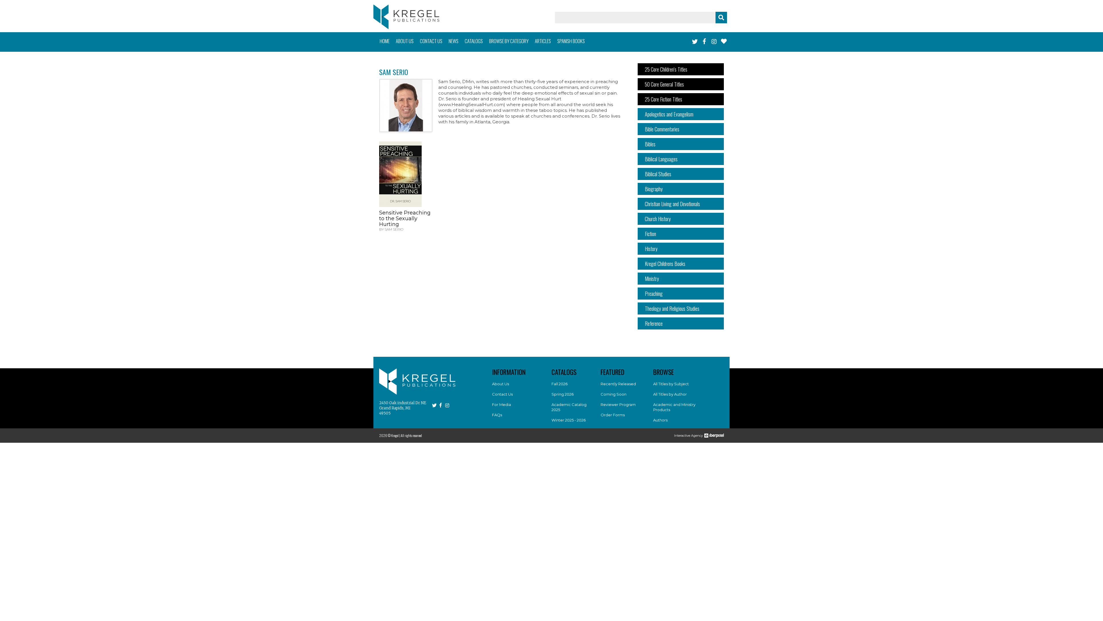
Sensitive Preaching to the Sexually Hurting (405, 218)
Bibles (650, 144)
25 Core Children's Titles (666, 69)
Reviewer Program (618, 404)
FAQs (497, 415)
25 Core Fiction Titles (663, 99)
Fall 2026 (560, 384)
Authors (660, 420)
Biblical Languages (661, 159)
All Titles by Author (670, 394)
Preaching (654, 293)
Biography (654, 189)
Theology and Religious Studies (672, 308)
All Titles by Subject (671, 384)
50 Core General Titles (664, 84)
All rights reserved (411, 435)
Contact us (431, 41)
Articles (543, 41)
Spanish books (571, 41)
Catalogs (474, 41)
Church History (658, 219)
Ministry (652, 278)
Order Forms (613, 415)
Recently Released (618, 384)
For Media (501, 404)
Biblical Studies (658, 174)
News (453, 41)
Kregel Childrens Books (665, 263)
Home (384, 41)
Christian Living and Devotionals (672, 204)
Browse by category (509, 41)
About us (405, 41)
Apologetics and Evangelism (669, 114)
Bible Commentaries (662, 129)
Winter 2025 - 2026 (569, 420)
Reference (654, 323)
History (651, 248)
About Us (500, 384)
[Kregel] (406, 16)
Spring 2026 (563, 394)
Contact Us (502, 394)
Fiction (650, 233)
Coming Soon (613, 394)
